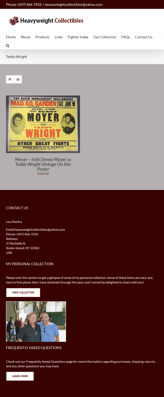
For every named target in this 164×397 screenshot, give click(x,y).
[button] (7, 45)
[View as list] (18, 79)
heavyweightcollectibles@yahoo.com (74, 4)
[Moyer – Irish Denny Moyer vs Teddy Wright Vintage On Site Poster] (43, 98)
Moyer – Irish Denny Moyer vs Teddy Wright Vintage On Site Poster (43, 164)
